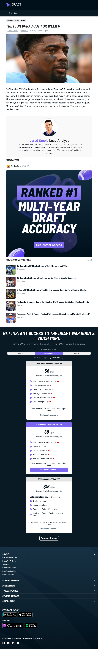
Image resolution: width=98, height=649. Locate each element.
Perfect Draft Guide (9, 558)
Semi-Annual (49, 353)
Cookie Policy (38, 638)
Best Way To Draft (9, 561)
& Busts (13, 568)
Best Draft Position (9, 571)
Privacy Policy (7, 638)
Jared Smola (13, 31)
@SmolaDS (24, 31)
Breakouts (6, 568)
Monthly (21, 353)
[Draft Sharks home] (13, 5)
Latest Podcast (8, 574)
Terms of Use (27, 638)
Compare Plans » (49, 538)
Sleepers (5, 564)
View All (89, 260)
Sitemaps (17, 638)
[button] (58, 381)
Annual (76, 353)
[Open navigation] (90, 5)
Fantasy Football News (16, 20)
